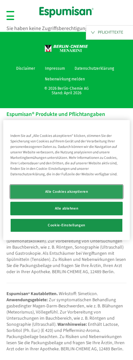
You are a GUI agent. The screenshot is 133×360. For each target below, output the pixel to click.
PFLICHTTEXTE (110, 32)
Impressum (55, 68)
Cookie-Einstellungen (66, 225)
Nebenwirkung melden (65, 79)
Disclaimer (25, 68)
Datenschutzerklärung (94, 68)
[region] (66, 180)
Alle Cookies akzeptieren (66, 191)
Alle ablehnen (66, 208)
